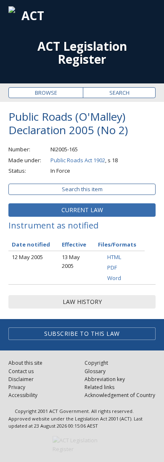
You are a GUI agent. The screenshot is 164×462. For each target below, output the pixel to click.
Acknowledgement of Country (120, 395)
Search (119, 92)
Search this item (82, 189)
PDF (112, 267)
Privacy (16, 387)
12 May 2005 (27, 257)
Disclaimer (21, 379)
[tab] (82, 210)
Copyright (96, 362)
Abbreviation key (105, 379)
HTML (114, 257)
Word (114, 278)
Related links (99, 387)
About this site (25, 362)
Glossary (95, 371)
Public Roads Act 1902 (77, 160)
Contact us (21, 371)
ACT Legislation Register (82, 53)
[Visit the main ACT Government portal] (82, 445)
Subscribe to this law (82, 333)
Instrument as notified (53, 225)
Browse (46, 92)
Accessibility (22, 395)
